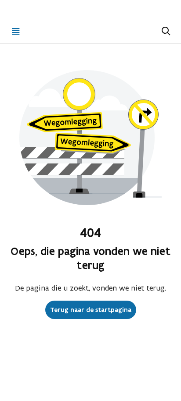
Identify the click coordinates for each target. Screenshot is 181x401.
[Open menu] (16, 31)
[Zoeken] (165, 31)
